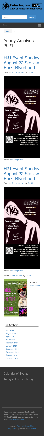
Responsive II (12, 428)
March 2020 (10, 339)
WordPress (32, 428)
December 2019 (12, 349)
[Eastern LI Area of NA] (22, 6)
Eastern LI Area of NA (25, 426)
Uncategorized (17, 159)
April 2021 (10, 336)
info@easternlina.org (17, 419)
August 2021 (11, 333)
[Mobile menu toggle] (39, 25)
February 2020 (12, 342)
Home (8, 31)
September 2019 (12, 358)
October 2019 (11, 355)
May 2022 (10, 330)
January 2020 (11, 346)
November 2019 (12, 352)
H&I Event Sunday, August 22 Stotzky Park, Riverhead (22, 173)
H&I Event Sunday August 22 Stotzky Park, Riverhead (21, 62)
